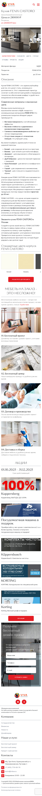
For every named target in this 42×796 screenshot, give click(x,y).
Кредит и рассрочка (9, 751)
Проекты (13, 60)
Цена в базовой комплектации (11, 15)
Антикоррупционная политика (10, 790)
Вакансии (5, 726)
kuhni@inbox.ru (11, 771)
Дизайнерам (6, 733)
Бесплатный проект (9, 744)
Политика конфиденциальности (11, 787)
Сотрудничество (8, 723)
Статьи (35, 56)
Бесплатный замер (8, 747)
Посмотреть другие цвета (21, 279)
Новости (4, 730)
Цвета (28, 56)
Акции (21, 60)
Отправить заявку (21, 677)
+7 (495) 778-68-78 (12, 767)
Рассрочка (5, 20)
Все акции (21, 618)
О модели (21, 56)
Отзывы (5, 60)
